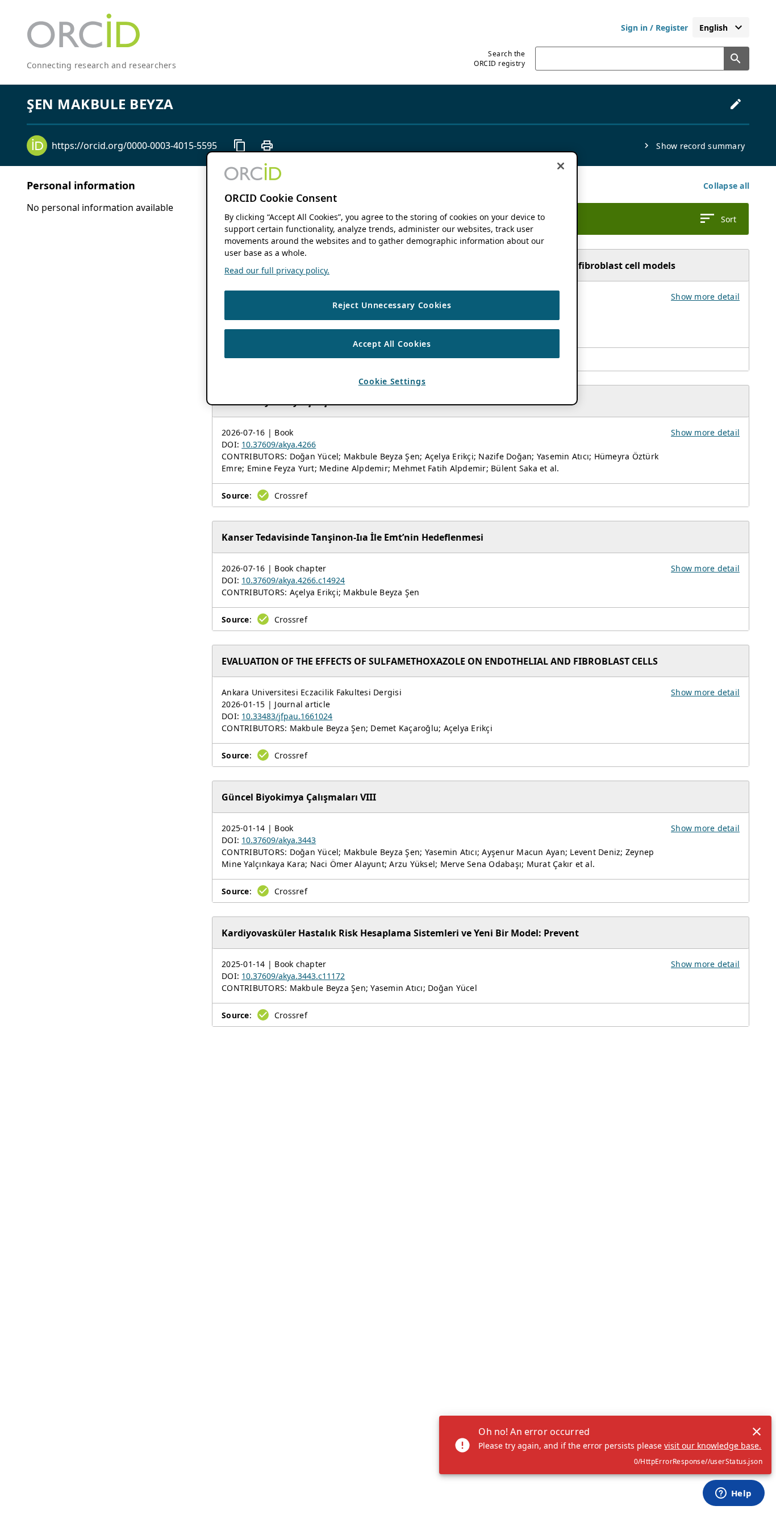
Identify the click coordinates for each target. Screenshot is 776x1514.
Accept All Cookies (392, 343)
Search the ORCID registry (499, 58)
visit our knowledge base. (712, 1445)
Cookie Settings (392, 381)
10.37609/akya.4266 (278, 444)
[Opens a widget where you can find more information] (733, 1494)
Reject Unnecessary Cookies (391, 305)
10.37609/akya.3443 (278, 840)
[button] (726, 185)
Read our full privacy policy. (276, 270)
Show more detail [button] (705, 296)
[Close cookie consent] (560, 166)
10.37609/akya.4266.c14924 (293, 580)
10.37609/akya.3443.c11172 (293, 975)
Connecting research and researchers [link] (101, 65)
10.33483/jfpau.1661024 (286, 716)
